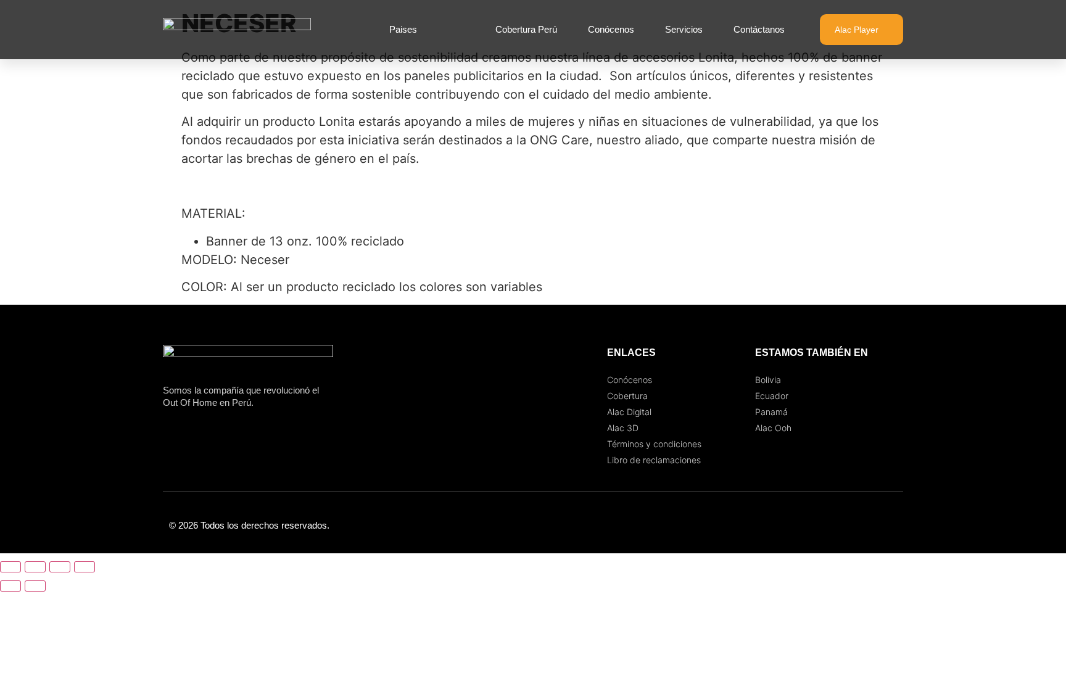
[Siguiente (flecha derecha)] (35, 586)
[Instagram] (866, 525)
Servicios (684, 29)
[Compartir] (59, 566)
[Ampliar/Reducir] (10, 566)
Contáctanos (759, 29)
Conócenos (611, 29)
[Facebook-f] (841, 525)
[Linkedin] (891, 525)
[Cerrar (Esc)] (84, 566)
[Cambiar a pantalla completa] (35, 566)
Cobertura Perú (526, 29)
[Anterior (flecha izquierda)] (10, 586)
